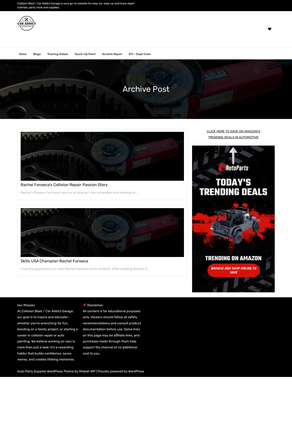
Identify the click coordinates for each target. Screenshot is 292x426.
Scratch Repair (112, 54)
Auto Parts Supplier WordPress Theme (45, 371)
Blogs (37, 54)
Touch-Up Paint (85, 54)
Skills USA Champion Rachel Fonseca (54, 261)
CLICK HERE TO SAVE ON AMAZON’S (233, 131)
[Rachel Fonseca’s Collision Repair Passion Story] (102, 156)
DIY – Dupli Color (140, 54)
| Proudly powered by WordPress (120, 371)
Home (23, 54)
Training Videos (57, 54)
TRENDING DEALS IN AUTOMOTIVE (233, 137)
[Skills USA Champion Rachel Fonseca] (102, 232)
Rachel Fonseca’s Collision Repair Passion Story (64, 184)
